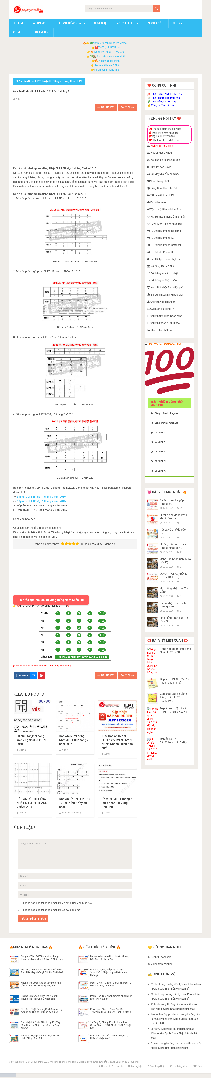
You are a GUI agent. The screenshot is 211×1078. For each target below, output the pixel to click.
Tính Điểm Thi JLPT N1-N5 (166, 94)
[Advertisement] (75, 139)
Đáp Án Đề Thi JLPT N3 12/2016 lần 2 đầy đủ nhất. (74, 802)
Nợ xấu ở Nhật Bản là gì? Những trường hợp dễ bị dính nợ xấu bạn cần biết (41, 1010)
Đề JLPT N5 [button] (160, 432)
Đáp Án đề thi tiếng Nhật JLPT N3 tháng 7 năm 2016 (73, 740)
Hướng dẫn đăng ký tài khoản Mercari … (174, 516)
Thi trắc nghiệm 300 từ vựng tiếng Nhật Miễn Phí (51, 600)
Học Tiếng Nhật (160, 181)
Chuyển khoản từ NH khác (165, 323)
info (19, 32)
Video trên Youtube (161, 964)
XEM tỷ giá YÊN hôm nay (165, 174)
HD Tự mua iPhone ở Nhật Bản (167, 216)
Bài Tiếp (126, 107)
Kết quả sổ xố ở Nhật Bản (165, 159)
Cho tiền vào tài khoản (162, 301)
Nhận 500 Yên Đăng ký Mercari (110, 43)
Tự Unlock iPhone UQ (162, 252)
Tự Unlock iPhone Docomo (165, 230)
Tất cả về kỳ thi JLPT (162, 195)
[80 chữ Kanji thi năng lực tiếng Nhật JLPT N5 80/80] (32, 716)
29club (154, 984)
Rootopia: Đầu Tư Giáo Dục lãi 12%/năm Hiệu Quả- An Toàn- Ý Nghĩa (110, 1010)
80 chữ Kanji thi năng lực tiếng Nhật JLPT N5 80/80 (32, 740)
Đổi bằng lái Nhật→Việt (163, 280)
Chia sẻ (156, 23)
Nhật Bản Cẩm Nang (71, 812)
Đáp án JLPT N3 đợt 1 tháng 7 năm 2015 (41, 501)
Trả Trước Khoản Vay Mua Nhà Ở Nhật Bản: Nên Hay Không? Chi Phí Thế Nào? (42, 971)
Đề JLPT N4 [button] (160, 442)
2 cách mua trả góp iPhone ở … (172, 502)
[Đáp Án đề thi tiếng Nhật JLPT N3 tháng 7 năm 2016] (75, 716)
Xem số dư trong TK (162, 308)
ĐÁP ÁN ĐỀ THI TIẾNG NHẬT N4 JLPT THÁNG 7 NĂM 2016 (32, 802)
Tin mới (41, 23)
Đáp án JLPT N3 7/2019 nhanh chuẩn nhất (175, 680)
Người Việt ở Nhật (160, 152)
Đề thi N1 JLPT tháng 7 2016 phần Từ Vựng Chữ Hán (117, 802)
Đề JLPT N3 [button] (160, 451)
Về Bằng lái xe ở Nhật (162, 266)
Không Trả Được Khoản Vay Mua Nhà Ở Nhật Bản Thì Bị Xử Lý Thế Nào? (41, 984)
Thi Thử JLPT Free (109, 47)
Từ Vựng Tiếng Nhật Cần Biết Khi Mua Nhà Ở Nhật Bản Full (41, 1037)
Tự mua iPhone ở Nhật (107, 65)
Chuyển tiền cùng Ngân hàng (166, 316)
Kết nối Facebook (160, 957)
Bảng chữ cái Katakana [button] (166, 423)
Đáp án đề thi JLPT (30, 81)
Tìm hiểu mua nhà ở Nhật (111, 56)
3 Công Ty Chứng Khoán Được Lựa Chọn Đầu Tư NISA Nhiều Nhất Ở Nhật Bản (110, 1025)
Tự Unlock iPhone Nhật (107, 69)
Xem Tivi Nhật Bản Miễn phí (166, 287)
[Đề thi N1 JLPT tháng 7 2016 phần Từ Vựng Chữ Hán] (117, 779)
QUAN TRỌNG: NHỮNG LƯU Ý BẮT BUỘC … (174, 575)
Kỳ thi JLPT (128, 23)
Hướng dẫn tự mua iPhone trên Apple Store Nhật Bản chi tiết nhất (175, 1019)
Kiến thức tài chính (109, 60)
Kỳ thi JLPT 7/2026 (163, 136)
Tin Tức (119, 1066)
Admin (19, 99)
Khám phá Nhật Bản (161, 330)
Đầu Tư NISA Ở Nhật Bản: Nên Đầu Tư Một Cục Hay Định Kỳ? (110, 984)
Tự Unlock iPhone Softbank (165, 245)
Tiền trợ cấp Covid (160, 166)
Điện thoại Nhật (157, 1066)
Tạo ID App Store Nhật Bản (165, 259)
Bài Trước (107, 107)
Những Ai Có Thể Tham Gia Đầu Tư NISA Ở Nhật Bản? (109, 1037)
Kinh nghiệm (136, 1066)
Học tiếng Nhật (72, 23)
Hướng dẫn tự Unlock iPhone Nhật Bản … (173, 546)
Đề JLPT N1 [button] (160, 471)
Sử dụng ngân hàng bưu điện (166, 294)
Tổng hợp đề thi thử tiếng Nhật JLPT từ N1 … (175, 650)
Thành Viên (38, 32)
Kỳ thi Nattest (158, 202)
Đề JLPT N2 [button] (160, 461)
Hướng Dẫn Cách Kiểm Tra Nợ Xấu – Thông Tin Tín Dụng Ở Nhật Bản (40, 997)
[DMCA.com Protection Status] (8, 1075)
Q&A (179, 23)
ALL (102, 613)
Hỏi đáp (198, 1066)
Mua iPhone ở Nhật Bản (165, 132)
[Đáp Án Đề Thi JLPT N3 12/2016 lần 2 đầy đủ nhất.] (75, 779)
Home (20, 23)
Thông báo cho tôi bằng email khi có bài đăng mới (52, 910)
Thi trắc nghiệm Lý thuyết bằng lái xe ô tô (82, 656)
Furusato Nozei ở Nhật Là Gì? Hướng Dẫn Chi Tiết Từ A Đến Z (109, 958)
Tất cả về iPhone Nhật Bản (165, 209)
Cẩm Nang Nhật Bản (19, 1062)
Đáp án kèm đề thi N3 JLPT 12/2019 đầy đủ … (174, 710)
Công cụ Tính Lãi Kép (163, 105)
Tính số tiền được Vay (163, 101)
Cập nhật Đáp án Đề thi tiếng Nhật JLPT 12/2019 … (174, 697)
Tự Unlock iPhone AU (162, 237)
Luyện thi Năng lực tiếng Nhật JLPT (62, 81)
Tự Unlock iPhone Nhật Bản (166, 223)
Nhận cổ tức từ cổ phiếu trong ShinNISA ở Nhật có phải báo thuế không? (108, 972)
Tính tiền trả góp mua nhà (165, 97)
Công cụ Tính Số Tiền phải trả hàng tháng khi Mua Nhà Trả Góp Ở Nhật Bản (42, 958)
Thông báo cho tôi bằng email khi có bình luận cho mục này (57, 903)
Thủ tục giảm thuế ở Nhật (166, 128)
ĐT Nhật (102, 23)
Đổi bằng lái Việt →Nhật (164, 273)
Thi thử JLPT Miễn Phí (165, 140)
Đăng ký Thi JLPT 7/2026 (109, 51)
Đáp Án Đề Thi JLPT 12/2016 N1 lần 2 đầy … (174, 740)
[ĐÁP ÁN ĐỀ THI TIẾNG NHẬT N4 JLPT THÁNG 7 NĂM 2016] (32, 779)
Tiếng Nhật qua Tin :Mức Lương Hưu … (175, 604)
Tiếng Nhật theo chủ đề (163, 188)
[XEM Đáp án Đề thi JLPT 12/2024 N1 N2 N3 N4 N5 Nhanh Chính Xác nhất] (117, 716)
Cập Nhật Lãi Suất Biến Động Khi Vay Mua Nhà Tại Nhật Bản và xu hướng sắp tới (40, 1025)
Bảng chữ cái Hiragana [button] (166, 413)
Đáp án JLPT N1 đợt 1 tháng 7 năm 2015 (41, 496)
